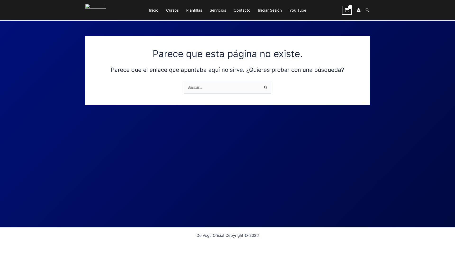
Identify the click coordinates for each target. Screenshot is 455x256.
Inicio (154, 10)
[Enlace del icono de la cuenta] (358, 10)
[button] (367, 10)
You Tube (297, 10)
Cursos (172, 10)
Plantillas (194, 10)
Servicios (218, 10)
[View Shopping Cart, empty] (347, 10)
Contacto (242, 10)
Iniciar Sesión (270, 10)
